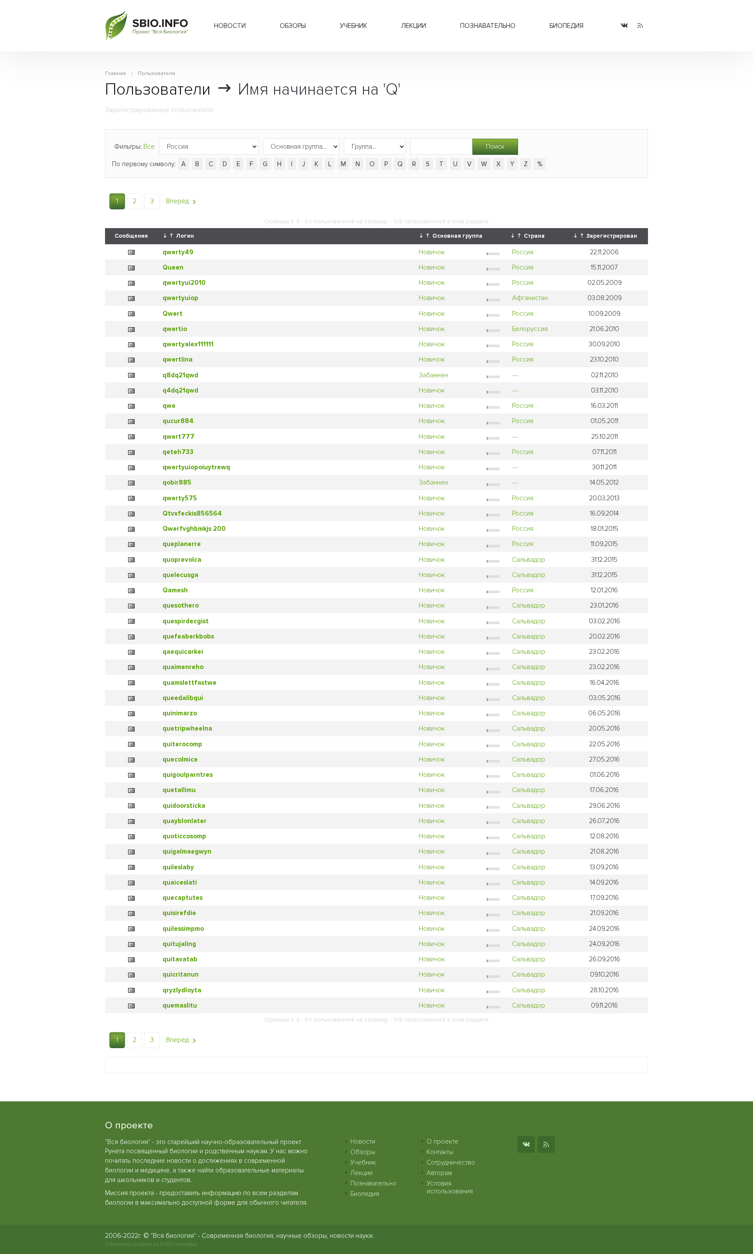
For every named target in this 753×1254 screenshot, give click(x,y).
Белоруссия (530, 329)
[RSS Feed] (640, 26)
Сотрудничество (451, 1162)
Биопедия (566, 26)
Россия (522, 252)
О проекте (442, 1141)
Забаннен (433, 375)
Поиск (495, 146)
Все (149, 146)
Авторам (439, 1173)
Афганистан (530, 298)
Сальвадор (528, 560)
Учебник (353, 26)
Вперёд (178, 201)
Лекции (413, 26)
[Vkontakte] (624, 26)
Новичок (432, 252)
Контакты (440, 1152)
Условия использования (450, 1187)
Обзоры (293, 26)
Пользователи (157, 89)
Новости (230, 26)
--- (515, 375)
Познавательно (488, 26)
